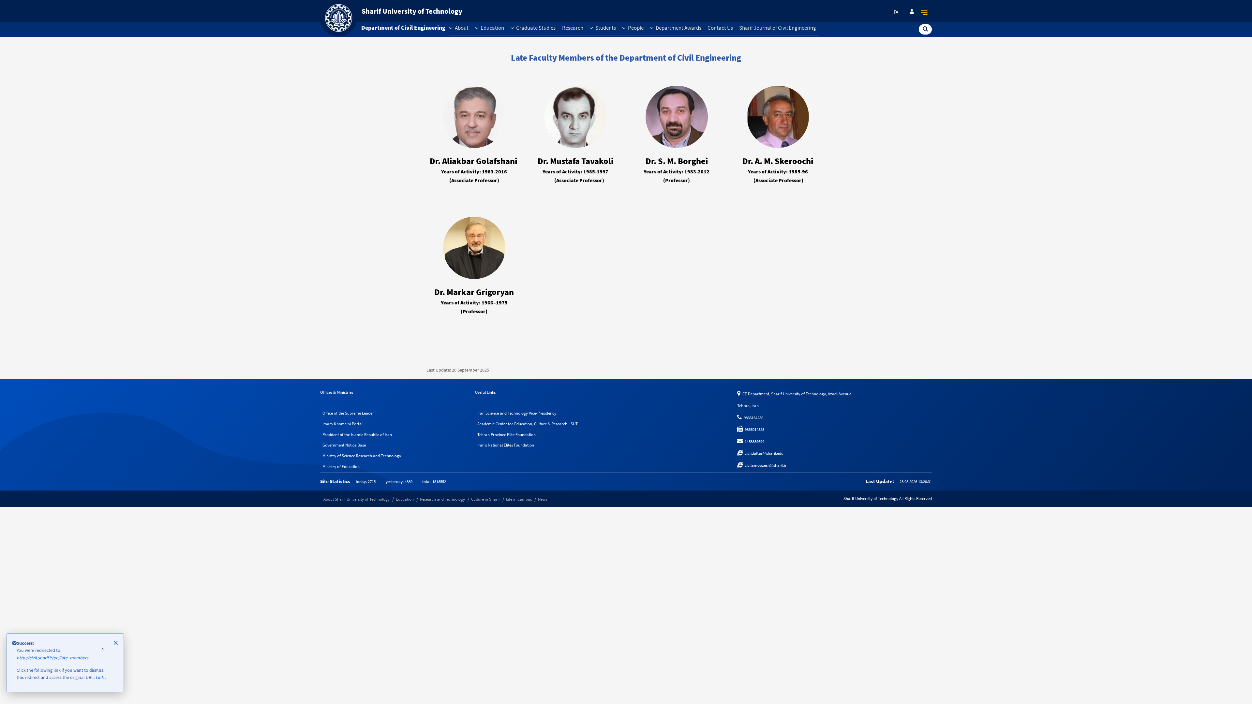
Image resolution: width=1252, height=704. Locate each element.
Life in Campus (519, 499)
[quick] (924, 12)
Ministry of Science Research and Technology (361, 456)
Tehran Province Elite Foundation (506, 434)
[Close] (116, 643)
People (635, 27)
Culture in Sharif (485, 499)
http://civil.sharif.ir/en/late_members (53, 658)
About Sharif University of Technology (356, 499)
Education (492, 27)
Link (100, 677)
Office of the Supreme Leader (348, 413)
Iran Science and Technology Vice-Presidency (516, 413)
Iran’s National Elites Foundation (505, 445)
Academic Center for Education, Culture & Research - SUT (527, 424)
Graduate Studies (535, 27)
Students (605, 27)
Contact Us (720, 27)
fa (896, 12)
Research (572, 27)
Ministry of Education (341, 466)
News (542, 499)
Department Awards (678, 27)
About (461, 27)
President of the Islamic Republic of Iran (357, 434)
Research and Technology (442, 499)
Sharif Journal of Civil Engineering (777, 27)
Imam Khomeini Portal (342, 424)
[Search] (925, 29)
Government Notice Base (344, 445)
